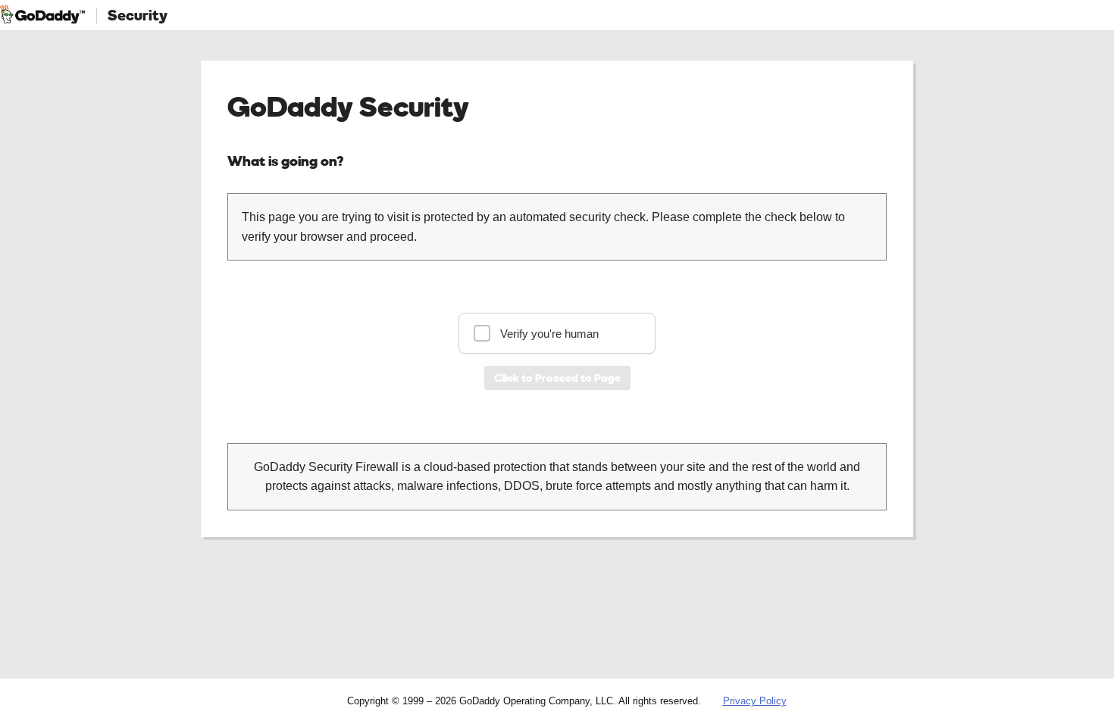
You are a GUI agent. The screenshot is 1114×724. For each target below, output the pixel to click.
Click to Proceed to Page (557, 377)
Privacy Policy (755, 701)
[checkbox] (557, 333)
